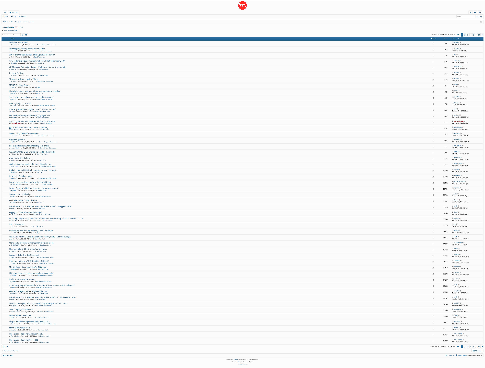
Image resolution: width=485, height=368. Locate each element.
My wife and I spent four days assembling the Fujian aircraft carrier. (38, 303)
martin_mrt (14, 160)
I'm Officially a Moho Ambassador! (24, 133)
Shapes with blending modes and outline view (29, 321)
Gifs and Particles (16, 73)
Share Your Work (42, 154)
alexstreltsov (15, 130)
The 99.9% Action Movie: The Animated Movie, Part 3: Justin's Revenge (39, 236)
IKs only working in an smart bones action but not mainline (34, 91)
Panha (13, 287)
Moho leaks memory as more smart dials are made (31, 243)
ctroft (12, 208)
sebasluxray (15, 312)
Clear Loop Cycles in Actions (21, 309)
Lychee (13, 281)
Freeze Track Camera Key (20, 315)
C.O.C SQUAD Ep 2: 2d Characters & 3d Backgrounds (32, 152)
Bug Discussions (42, 233)
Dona (12, 214)
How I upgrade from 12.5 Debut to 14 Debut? (28, 261)
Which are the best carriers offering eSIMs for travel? (32, 54)
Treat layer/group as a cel (20, 103)
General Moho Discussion (43, 51)
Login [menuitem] (475, 13)
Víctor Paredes (16, 123)
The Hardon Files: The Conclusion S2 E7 (26, 333)
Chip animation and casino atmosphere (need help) (31, 273)
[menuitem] (470, 13)
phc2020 (13, 99)
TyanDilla (14, 63)
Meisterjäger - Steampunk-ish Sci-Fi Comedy (28, 267)
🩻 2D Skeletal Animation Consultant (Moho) (28, 127)
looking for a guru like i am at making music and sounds (33, 188)
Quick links (5, 13)
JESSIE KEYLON (16, 184)
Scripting (37, 87)
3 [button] (467, 35)
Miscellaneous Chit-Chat (42, 214)
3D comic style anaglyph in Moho (23, 79)
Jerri (12, 57)
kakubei (13, 172)
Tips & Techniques (39, 57)
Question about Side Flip (19, 194)
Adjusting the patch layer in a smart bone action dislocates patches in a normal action (46, 218)
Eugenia (13, 257)
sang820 (13, 293)
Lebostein (14, 263)
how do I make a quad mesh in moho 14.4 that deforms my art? (37, 61)
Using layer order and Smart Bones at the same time (32, 121)
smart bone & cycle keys (19, 158)
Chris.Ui (13, 221)
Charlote (13, 275)
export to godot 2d (17, 139)
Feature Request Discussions (46, 45)
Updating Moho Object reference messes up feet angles (33, 170)
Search (7, 16)
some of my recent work (19, 327)
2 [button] (464, 35)
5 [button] (473, 35)
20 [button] (479, 35)
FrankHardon (15, 336)
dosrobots (14, 324)
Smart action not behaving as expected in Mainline (31, 97)
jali (12, 227)
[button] (458, 34)
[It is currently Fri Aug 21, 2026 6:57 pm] (481, 21)
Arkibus (13, 154)
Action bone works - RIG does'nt (23, 200)
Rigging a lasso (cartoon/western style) (25, 212)
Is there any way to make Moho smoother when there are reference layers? (41, 285)
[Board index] (242, 5)
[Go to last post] (460, 42)
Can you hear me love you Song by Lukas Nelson (30, 182)
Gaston (13, 202)
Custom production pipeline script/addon (27, 48)
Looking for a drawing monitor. (22, 279)
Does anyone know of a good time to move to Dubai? (32, 109)
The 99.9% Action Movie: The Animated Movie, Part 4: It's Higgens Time (40, 206)
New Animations (16, 224)
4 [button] (470, 35)
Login (15, 16)
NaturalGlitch (15, 148)
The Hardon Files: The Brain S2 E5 (23, 340)
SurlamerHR (15, 69)
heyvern (13, 117)
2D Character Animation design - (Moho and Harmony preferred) (37, 67)
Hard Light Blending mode (20, 176)
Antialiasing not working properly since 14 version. (31, 230)
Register (24, 16)
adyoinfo (13, 190)
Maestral (13, 51)
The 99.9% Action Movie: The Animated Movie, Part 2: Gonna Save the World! (42, 297)
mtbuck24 (14, 136)
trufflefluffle (14, 142)
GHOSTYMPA (15, 245)
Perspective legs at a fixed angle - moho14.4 (28, 291)
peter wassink (15, 166)
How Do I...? (40, 63)
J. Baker (13, 45)
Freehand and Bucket (18, 42)
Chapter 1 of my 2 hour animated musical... (28, 249)
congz (13, 87)
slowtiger (13, 330)
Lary (12, 111)
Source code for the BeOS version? (24, 255)
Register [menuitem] (480, 13)
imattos (13, 93)
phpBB (236, 359)
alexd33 (13, 233)
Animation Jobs (43, 69)
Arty (238, 361)
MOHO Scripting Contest (19, 85)
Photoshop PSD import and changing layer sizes (30, 115)
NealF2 (13, 251)
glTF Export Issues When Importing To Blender (29, 145)
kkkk (12, 196)
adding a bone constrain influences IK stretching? (30, 164)
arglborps (14, 269)
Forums (15, 12)
